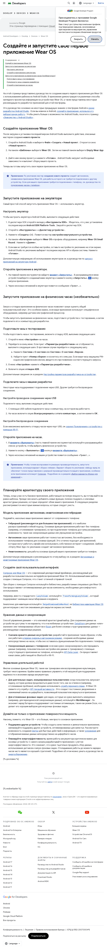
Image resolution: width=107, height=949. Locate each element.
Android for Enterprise (12, 830)
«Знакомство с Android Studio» (18, 117)
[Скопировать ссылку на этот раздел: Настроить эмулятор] (31, 211)
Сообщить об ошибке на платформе (87, 862)
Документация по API (47, 873)
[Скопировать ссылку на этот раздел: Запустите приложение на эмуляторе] (64, 198)
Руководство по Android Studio (51, 864)
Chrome (6, 908)
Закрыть (78, 39)
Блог (5, 847)
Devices (21, 13)
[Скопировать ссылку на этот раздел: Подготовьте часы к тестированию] (48, 329)
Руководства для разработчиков (51, 869)
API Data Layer (71, 652)
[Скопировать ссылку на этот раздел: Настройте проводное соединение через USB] (58, 398)
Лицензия (29, 930)
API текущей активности (42, 689)
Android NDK (43, 881)
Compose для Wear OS (14, 573)
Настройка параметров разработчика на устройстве (69, 374)
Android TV (77, 842)
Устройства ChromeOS (82, 834)
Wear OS (34, 13)
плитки (35, 731)
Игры (40, 826)
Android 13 (7, 878)
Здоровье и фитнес (46, 834)
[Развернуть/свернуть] (18, 60)
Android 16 (7, 866)
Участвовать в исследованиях (85, 876)
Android (6, 826)
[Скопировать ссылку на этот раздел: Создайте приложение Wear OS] (55, 128)
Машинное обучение (47, 830)
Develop (8, 13)
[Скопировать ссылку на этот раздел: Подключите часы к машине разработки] (54, 382)
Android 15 (7, 870)
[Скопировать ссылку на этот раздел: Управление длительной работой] (46, 663)
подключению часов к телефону (25, 185)
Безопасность (9, 834)
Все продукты (9, 920)
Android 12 (7, 883)
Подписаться (38, 936)
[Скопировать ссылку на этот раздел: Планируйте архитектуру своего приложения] (76, 490)
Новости (6, 842)
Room (48, 626)
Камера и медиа (45, 838)
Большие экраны (79, 826)
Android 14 (7, 874)
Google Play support (80, 872)
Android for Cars (79, 838)
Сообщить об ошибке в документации (82, 867)
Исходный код (9, 838)
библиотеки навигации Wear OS (88, 604)
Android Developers (10, 36)
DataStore (80, 623)
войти (50, 782)
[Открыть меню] (4, 3)
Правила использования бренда (50, 930)
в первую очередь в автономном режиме (42, 638)
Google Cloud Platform (13, 916)
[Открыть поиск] (68, 3)
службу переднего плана (73, 686)
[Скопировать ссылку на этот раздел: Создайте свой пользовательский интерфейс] (61, 567)
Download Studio (45, 877)
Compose (42, 474)
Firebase (6, 912)
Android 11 (7, 887)
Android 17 (7, 862)
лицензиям (57, 797)
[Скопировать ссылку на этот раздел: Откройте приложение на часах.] (45, 437)
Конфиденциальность (47, 842)
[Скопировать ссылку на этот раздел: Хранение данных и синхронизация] (48, 615)
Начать (95, 39)
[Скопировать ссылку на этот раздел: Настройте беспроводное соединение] (50, 421)
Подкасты (7, 851)
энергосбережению (17, 754)
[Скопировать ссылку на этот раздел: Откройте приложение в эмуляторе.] (50, 269)
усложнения (90, 731)
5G (39, 847)
